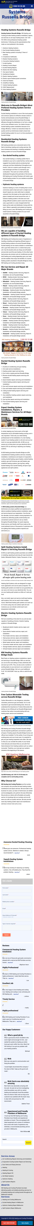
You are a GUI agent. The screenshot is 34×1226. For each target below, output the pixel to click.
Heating (4, 1167)
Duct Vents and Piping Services (11, 1164)
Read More (17, 853)
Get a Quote (25, 1223)
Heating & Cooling (7, 1170)
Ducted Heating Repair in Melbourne (12, 1202)
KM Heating (7, 1046)
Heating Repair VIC (7, 1173)
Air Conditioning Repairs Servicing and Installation (17, 1159)
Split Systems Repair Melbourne (11, 1208)
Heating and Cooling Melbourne (11, 1199)
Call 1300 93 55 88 (8, 1223)
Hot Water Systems (8, 1176)
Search (4, 1139)
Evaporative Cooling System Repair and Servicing (16, 1162)
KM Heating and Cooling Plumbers (22, 1218)
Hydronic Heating (7, 1179)
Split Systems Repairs (8, 1181)
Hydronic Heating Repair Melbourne (12, 1205)
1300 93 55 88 (19, 6)
